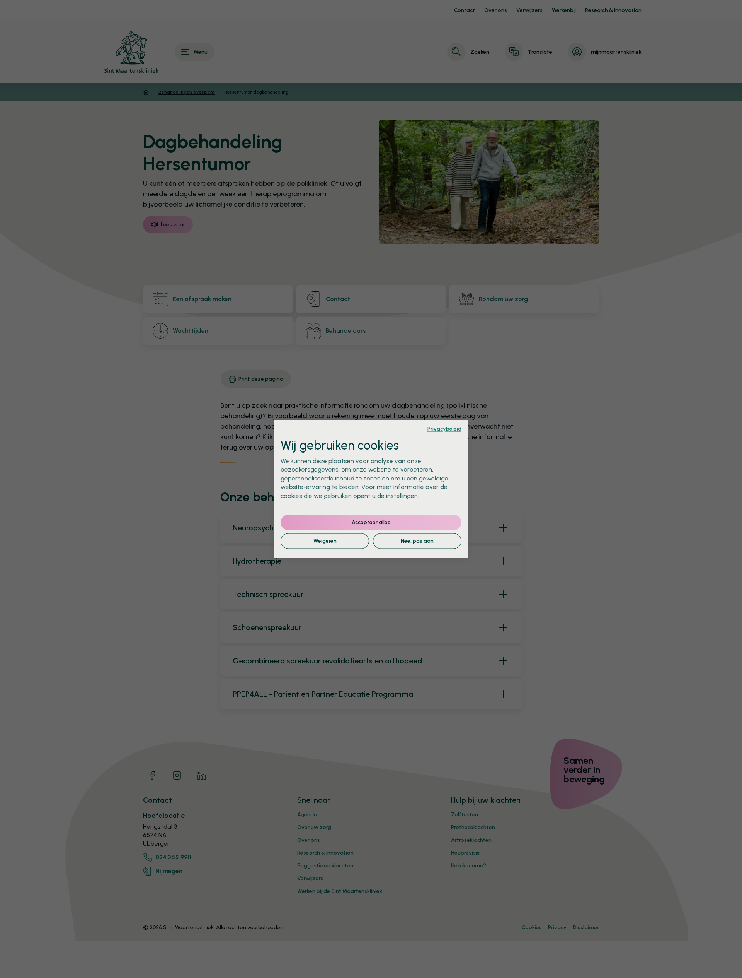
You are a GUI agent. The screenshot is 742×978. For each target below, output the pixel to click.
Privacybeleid (444, 429)
